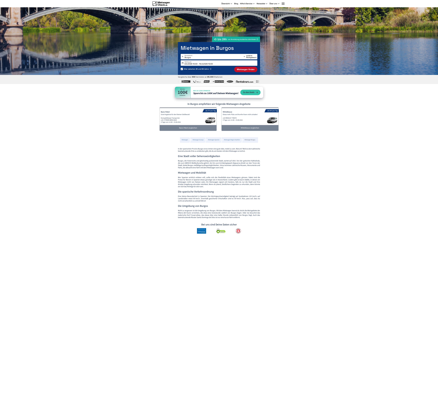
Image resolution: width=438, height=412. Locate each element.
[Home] (161, 3)
